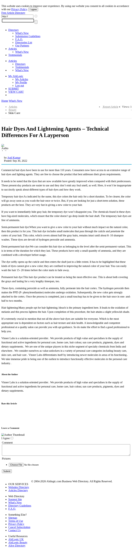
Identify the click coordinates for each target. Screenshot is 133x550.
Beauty (12, 109)
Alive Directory (16, 545)
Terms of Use (15, 520)
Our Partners (22, 45)
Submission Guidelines (27, 36)
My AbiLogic (15, 76)
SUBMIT (13, 88)
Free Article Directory (13, 12)
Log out (19, 85)
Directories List (23, 42)
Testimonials (15, 54)
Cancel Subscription (19, 527)
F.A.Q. (19, 39)
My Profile (21, 82)
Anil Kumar (13, 157)
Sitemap (12, 517)
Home (4, 100)
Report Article (110, 106)
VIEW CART (16, 91)
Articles (12, 48)
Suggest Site (15, 499)
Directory (13, 29)
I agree (33, 9)
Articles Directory (18, 490)
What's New (22, 33)
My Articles (21, 79)
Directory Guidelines (19, 505)
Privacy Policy (19, 9)
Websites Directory (18, 487)
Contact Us (14, 530)
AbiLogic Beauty (17, 542)
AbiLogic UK (16, 539)
